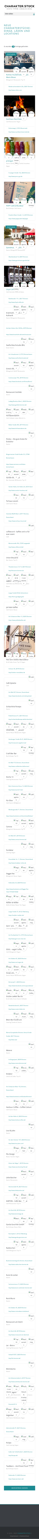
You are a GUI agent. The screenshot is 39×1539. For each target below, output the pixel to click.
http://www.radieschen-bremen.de (18, 1264)
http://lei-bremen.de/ (14, 1358)
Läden (17, 418)
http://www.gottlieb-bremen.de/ (18, 405)
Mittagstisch (9, 80)
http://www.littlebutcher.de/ (16, 1190)
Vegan (18, 122)
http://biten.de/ (13, 1040)
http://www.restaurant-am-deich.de (19, 1335)
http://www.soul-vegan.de (16, 962)
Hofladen (12, 418)
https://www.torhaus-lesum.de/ (17, 521)
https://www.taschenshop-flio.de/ (18, 1167)
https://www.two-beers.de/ (16, 1479)
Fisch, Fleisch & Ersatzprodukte (19, 1395)
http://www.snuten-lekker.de (17, 1009)
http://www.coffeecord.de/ (16, 547)
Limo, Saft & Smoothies (23, 163)
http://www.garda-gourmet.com (18, 1237)
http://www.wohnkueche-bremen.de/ (19, 1382)
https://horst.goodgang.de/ (16, 597)
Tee (21, 905)
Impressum (14, 1536)
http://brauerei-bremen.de (16, 570)
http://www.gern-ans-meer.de (17, 939)
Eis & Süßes (9, 662)
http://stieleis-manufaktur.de (17, 672)
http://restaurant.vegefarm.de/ (17, 743)
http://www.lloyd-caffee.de (16, 302)
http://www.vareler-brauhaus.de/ (18, 490)
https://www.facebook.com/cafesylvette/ (20, 696)
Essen (8, 348)
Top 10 (23, 80)
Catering (8, 779)
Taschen (12, 1157)
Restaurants (17, 80)
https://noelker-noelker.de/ (16, 915)
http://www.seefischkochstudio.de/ (18, 358)
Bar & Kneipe (10, 208)
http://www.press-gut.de (15, 176)
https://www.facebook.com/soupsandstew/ (21, 986)
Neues (15, 371)
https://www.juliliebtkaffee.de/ (17, 620)
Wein (19, 1227)
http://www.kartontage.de (16, 1214)
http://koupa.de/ (13, 1455)
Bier (7, 480)
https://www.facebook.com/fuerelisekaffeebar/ (19, 816)
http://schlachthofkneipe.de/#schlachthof (20, 719)
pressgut (9, 161)
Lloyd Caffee (11, 289)
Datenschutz (24, 1536)
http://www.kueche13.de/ (16, 790)
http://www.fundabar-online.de (17, 863)
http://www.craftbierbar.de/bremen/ (19, 766)
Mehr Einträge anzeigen (19, 1488)
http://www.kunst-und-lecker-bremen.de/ (20, 1288)
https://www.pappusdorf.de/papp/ (18, 219)
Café (7, 122)
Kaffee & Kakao (19, 292)
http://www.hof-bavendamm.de (17, 428)
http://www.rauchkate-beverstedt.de (19, 132)
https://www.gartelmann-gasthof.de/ (19, 260)
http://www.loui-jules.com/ (16, 1143)
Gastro (8, 163)
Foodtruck (14, 1022)
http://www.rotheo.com (15, 90)
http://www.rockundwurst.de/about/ (19, 1311)
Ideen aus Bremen (14, 584)
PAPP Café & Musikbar (15, 206)
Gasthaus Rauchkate (14, 119)
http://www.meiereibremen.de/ (17, 1063)
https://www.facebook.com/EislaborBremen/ (19, 1096)
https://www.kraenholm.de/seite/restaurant (18, 334)
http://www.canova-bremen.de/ (17, 839)
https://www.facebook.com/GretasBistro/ (20, 381)
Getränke (13, 163)
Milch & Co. (22, 418)
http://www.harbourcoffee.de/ (17, 1120)
